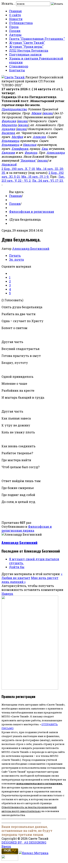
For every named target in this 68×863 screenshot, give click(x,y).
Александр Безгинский (30, 249)
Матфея (17, 137)
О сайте (15, 15)
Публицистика (21, 23)
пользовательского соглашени (38, 783)
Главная (15, 11)
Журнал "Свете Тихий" (27, 43)
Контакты (17, 70)
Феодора (31, 152)
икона (48, 113)
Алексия (39, 137)
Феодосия (9, 121)
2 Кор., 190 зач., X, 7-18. (19, 169)
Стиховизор (18, 66)
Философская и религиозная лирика (27, 528)
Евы (45, 149)
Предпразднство (14, 109)
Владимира (10, 141)
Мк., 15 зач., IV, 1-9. (35, 177)
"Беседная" (28, 160)
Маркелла (9, 125)
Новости (15, 19)
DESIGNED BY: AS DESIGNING (24, 842)
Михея (36, 113)
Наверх (7, 594)
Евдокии (8, 152)
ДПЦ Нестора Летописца (28, 50)
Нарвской (9, 164)
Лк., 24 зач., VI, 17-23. (48, 180)
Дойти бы (16, 567)
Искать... (8, 3)
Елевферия (20, 149)
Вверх (6, 846)
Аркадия (8, 129)
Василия (8, 133)
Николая (29, 145)
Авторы (15, 35)
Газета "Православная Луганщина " (37, 39)
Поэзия (14, 31)
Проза (14, 27)
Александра (55, 152)
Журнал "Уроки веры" (26, 46)
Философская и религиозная (31, 211)
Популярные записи (25, 54)
